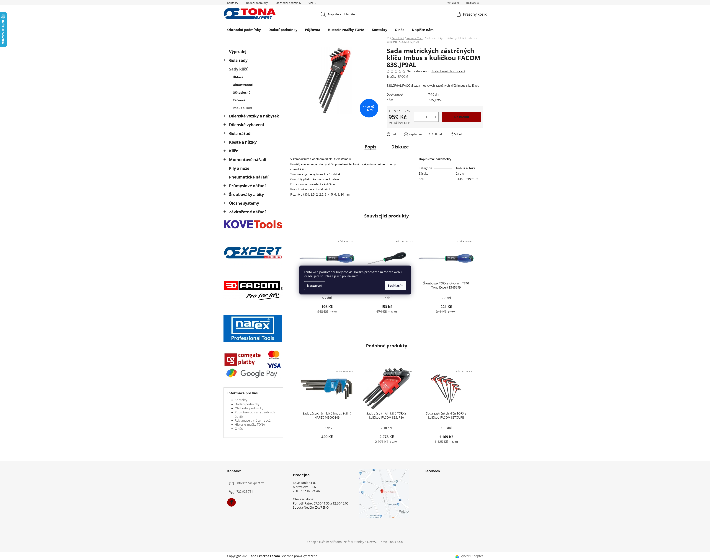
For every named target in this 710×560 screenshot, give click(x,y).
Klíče (233, 150)
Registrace (472, 2)
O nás (239, 429)
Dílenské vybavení (246, 124)
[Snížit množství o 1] (417, 117)
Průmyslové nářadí (247, 185)
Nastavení (314, 286)
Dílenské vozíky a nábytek (254, 116)
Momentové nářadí (247, 159)
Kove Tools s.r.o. (392, 542)
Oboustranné (243, 85)
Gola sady (238, 60)
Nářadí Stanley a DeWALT (361, 542)
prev (293, 279)
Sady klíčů (239, 69)
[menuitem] (244, 29)
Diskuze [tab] (400, 147)
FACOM (403, 76)
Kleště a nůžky (243, 142)
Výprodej (237, 51)
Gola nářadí (240, 133)
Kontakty (232, 3)
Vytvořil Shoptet (472, 556)
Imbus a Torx (242, 108)
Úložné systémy (244, 203)
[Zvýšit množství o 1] (435, 117)
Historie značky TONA (250, 425)
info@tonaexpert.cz (250, 483)
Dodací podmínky (257, 3)
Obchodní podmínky (288, 3)
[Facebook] (231, 502)
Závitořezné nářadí (247, 211)
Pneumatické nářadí (248, 177)
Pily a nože (239, 168)
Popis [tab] (370, 147)
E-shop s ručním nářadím (324, 542)
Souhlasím (396, 286)
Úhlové (238, 77)
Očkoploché (241, 93)
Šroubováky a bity (246, 194)
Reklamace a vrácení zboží (253, 420)
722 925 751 (244, 491)
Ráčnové (239, 100)
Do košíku (461, 117)
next (480, 279)
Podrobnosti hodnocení (448, 71)
